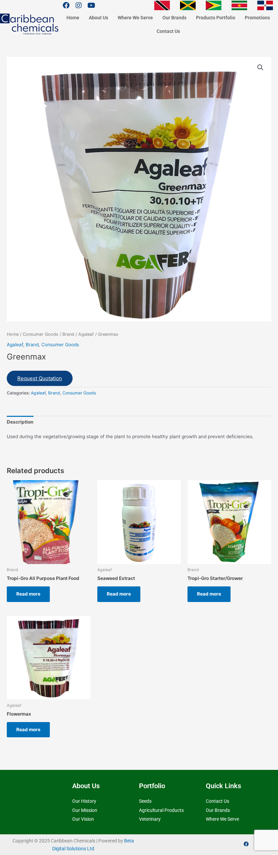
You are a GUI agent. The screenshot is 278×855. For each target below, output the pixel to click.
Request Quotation (39, 378)
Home (72, 17)
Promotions (257, 17)
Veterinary (150, 819)
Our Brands (174, 17)
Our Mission (84, 810)
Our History (84, 801)
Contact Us (168, 31)
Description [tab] (20, 422)
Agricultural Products (161, 810)
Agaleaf (86, 334)
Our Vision (83, 819)
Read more (28, 594)
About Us (98, 17)
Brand (68, 334)
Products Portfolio (215, 17)
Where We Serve (135, 17)
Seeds (145, 801)
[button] (260, 67)
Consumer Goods (40, 334)
